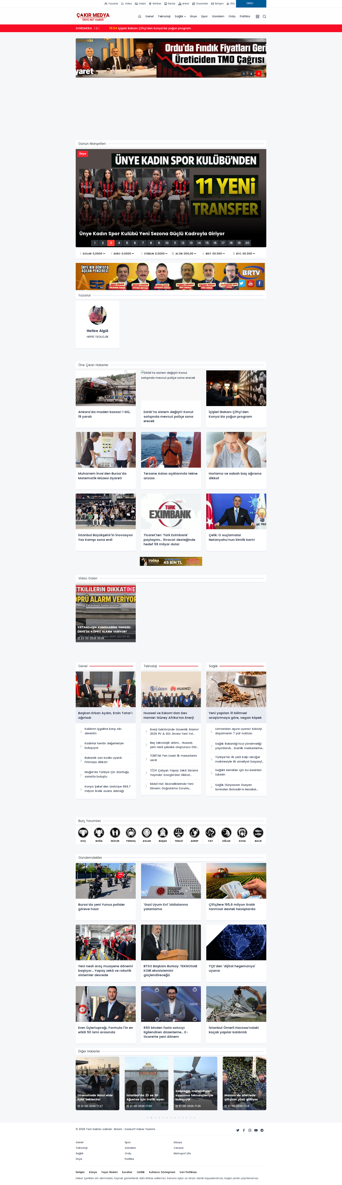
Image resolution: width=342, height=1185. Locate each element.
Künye (93, 1172)
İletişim (80, 1172)
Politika (245, 16)
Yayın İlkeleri (109, 1172)
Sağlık (179, 16)
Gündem (218, 16)
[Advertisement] (182, 113)
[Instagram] (250, 1130)
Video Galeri (87, 578)
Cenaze (178, 1148)
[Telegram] (262, 1130)
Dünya (178, 1142)
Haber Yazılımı (145, 1129)
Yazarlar (84, 295)
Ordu (232, 16)
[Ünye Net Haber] (93, 16)
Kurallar (127, 1172)
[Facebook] (244, 1130)
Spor (204, 16)
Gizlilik (141, 1172)
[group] (97, 325)
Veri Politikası (188, 1172)
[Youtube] (256, 1130)
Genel (149, 16)
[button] (147, 1117)
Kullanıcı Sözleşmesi (162, 1172)
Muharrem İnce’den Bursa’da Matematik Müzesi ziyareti (153, 28)
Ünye (193, 16)
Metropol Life (182, 1153)
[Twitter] (238, 1130)
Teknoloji (164, 16)
